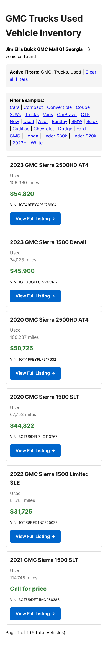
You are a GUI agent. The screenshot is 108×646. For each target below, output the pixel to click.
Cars (14, 107)
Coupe (83, 107)
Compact (33, 107)
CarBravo (67, 114)
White (37, 143)
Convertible (59, 107)
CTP (85, 114)
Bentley (59, 121)
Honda (31, 136)
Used (28, 121)
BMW (76, 121)
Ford (81, 128)
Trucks (32, 114)
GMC (15, 136)
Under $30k (54, 136)
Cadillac (20, 128)
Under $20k (83, 136)
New (14, 121)
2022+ (19, 143)
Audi (43, 121)
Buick (92, 121)
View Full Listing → (35, 218)
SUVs (15, 114)
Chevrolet (44, 128)
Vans (48, 114)
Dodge (65, 128)
